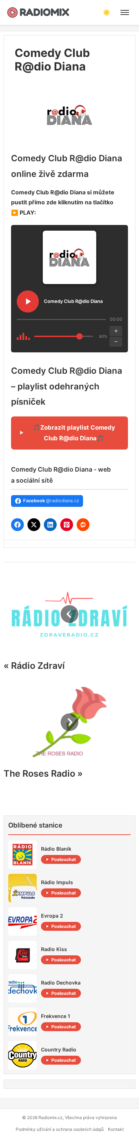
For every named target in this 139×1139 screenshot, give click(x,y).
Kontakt (116, 1129)
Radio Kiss (54, 949)
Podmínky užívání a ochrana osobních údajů (60, 1129)
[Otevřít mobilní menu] (125, 12)
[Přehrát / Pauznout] (28, 301)
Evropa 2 (52, 916)
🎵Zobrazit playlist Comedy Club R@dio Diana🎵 (74, 433)
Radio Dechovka (61, 983)
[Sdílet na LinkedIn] (50, 524)
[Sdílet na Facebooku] (17, 524)
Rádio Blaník (56, 849)
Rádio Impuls (57, 882)
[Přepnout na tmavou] (106, 12)
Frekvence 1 (55, 1016)
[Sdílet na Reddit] (83, 524)
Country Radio (58, 1049)
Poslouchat (63, 859)
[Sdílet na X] (33, 524)
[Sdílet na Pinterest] (66, 524)
